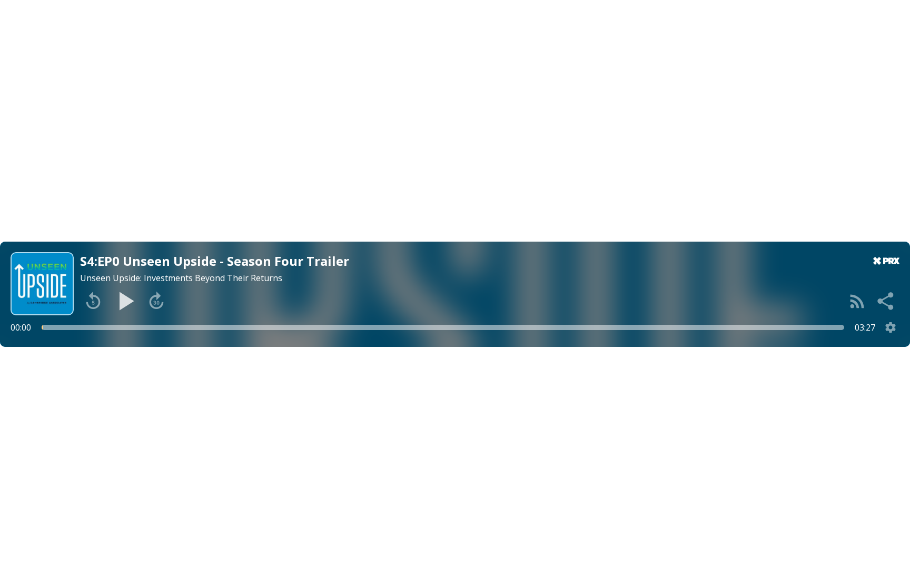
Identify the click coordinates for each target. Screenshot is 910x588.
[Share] (886, 301)
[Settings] (890, 327)
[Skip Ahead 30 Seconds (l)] (156, 301)
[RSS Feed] (857, 301)
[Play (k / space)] (125, 301)
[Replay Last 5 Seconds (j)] (93, 301)
